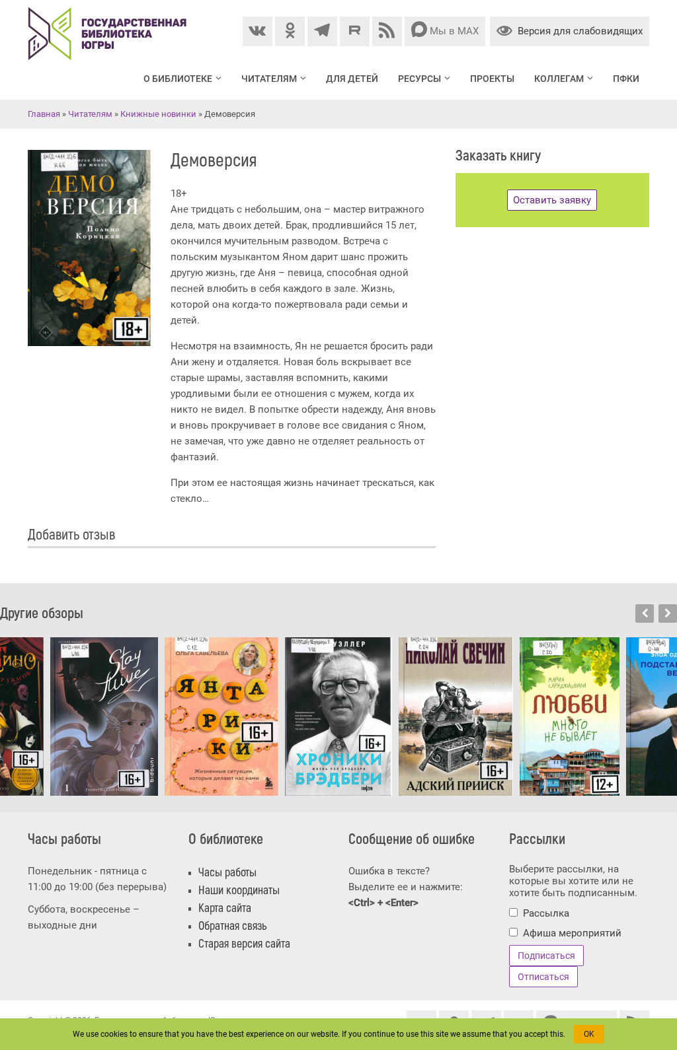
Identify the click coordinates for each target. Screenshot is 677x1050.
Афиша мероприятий (572, 933)
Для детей (352, 78)
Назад (644, 613)
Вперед (667, 613)
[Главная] (107, 14)
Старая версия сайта (244, 944)
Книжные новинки (158, 114)
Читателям (269, 78)
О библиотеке (177, 78)
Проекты (492, 78)
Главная (44, 114)
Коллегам (559, 78)
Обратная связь (232, 926)
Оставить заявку (552, 200)
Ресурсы (419, 78)
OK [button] (589, 1034)
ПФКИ (626, 78)
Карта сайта (224, 908)
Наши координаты (239, 890)
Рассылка (546, 913)
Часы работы (227, 872)
